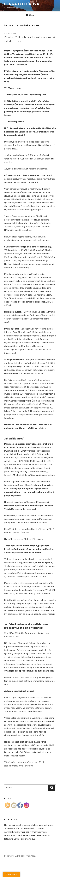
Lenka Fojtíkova (21, 4)
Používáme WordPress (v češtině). (20, 856)
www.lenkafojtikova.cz (14, 832)
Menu (31, 15)
